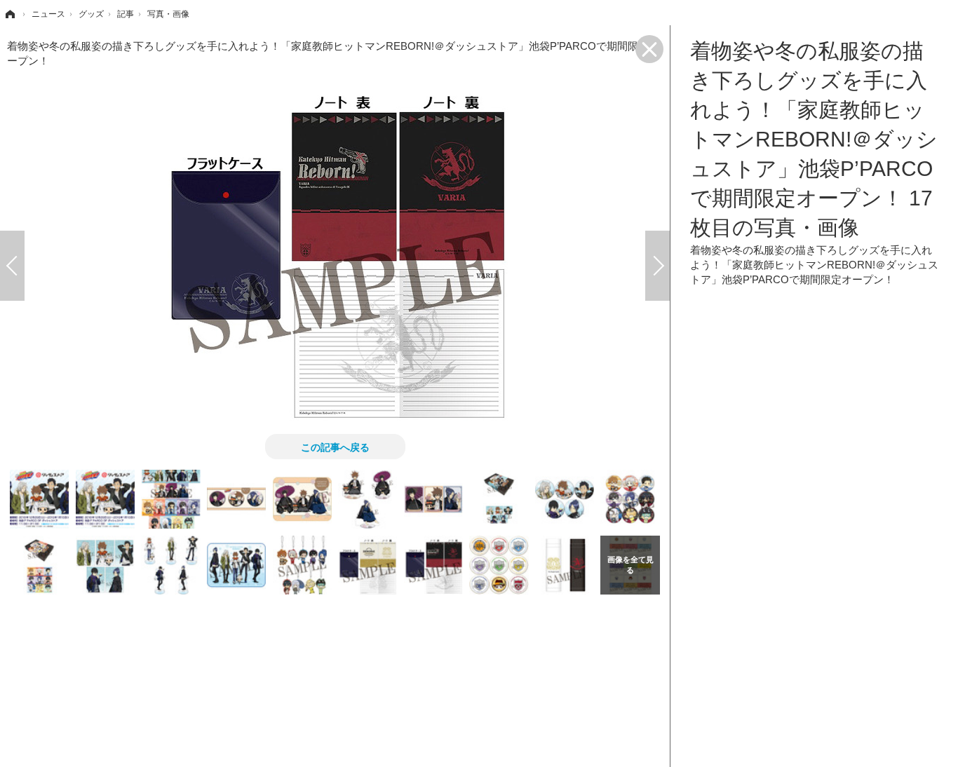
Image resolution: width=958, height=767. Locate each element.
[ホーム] (9, 14)
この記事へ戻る (335, 447)
